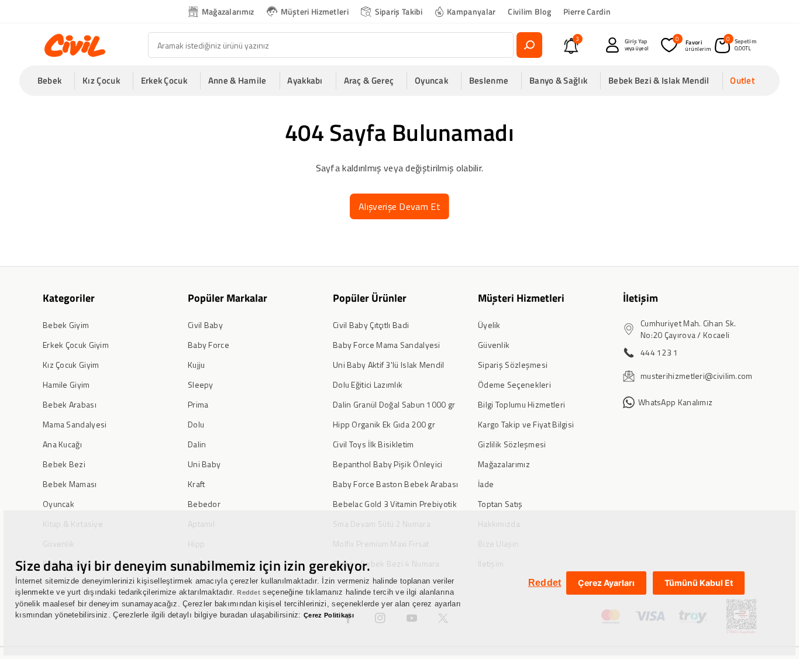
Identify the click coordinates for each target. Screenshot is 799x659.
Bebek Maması (70, 484)
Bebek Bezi (64, 464)
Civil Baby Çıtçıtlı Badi (371, 325)
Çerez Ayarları (606, 583)
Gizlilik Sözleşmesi (512, 444)
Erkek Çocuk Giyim (76, 345)
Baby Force (208, 345)
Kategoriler (69, 298)
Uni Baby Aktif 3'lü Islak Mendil (389, 364)
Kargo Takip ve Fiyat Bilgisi (526, 424)
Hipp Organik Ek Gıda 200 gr (384, 424)
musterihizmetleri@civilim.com (696, 376)
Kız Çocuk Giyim (71, 364)
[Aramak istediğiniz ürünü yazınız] (529, 45)
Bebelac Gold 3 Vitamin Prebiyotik (395, 504)
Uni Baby (204, 464)
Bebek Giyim (66, 325)
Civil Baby (205, 325)
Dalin (197, 444)
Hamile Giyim (66, 384)
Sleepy (200, 384)
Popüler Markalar (227, 298)
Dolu (196, 424)
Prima (198, 404)
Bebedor (204, 504)
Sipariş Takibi (399, 11)
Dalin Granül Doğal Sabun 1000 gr (394, 404)
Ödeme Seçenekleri (514, 384)
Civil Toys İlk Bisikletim (373, 444)
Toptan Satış (500, 504)
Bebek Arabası (70, 404)
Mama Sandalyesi (75, 424)
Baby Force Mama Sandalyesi (386, 345)
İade (486, 484)
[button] (53, 80)
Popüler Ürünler (370, 298)
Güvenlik (493, 345)
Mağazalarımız (228, 11)
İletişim (640, 298)
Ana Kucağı (62, 444)
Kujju (196, 364)
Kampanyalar (471, 11)
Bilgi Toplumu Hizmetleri (521, 404)
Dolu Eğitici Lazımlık (367, 384)
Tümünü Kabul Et (698, 583)
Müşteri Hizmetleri (315, 11)
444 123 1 (659, 352)
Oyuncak (58, 504)
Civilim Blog (529, 11)
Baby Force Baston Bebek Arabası (395, 484)
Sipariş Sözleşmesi (512, 364)
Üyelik (489, 325)
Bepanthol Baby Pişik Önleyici (388, 464)
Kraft (196, 484)
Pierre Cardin (587, 11)
